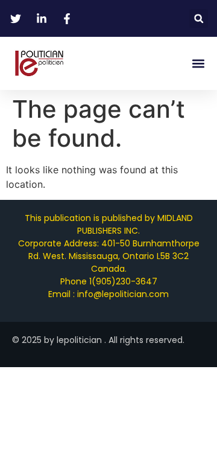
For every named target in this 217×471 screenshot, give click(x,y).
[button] (198, 18)
